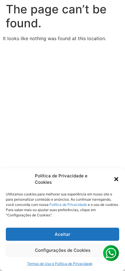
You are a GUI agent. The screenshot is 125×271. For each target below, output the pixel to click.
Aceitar (62, 234)
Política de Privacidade (68, 204)
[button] (116, 179)
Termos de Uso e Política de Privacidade (59, 263)
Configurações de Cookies (62, 250)
